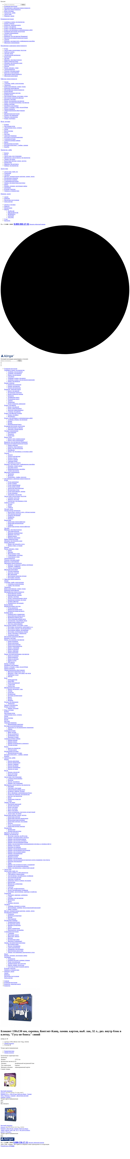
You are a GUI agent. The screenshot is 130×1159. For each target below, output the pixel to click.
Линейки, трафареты (14, 566)
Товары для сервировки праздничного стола (21, 952)
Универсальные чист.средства (17, 963)
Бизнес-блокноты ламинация (16, 403)
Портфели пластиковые (11, 105)
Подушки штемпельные (15, 695)
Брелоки (10, 938)
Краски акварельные (14, 762)
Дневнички (11, 402)
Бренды (6, 209)
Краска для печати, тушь (15, 689)
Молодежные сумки (14, 553)
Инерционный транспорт (15, 724)
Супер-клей (11, 684)
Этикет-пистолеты (13, 470)
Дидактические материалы (12, 55)
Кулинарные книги (13, 399)
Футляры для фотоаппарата (16, 888)
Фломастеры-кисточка (14, 831)
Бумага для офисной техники (13, 28)
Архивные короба (13, 635)
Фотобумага (11, 416)
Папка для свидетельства (15, 448)
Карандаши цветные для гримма (17, 821)
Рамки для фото (12, 909)
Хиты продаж (8, 201)
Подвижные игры (13, 735)
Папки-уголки (12, 660)
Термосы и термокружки (11, 191)
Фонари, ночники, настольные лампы (15, 186)
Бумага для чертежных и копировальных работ (18, 30)
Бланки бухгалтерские (14, 384)
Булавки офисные (13, 601)
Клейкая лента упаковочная (16, 614)
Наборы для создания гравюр (16, 852)
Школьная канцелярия (11, 76)
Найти (23, 4)
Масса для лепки (13, 810)
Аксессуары (7, 14)
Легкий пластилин (13, 805)
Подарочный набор (13, 939)
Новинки (7, 198)
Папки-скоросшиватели (15, 646)
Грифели (10, 525)
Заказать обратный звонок (37, 224)
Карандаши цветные (14, 817)
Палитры (10, 780)
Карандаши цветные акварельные (18, 818)
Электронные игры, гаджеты (13, 127)
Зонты (10, 901)
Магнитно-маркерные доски (16, 671)
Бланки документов (14, 386)
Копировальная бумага (14, 424)
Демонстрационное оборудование (14, 110)
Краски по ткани (13, 769)
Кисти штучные (12, 773)
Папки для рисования (14, 375)
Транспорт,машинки (10, 135)
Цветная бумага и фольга (15, 427)
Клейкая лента (8, 94)
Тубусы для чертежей (14, 568)
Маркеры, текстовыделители (13, 60)
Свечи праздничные (14, 947)
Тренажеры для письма (15, 494)
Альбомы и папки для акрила (17, 378)
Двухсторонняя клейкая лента (17, 619)
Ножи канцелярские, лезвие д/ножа (15, 86)
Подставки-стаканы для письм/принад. (19, 628)
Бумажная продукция (10, 6)
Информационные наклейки (16, 469)
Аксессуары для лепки (14, 813)
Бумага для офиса (13, 415)
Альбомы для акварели (15, 373)
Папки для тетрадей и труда (16, 544)
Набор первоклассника (11, 61)
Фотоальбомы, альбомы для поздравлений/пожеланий (24, 907)
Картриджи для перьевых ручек (17, 501)
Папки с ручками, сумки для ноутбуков (16, 107)
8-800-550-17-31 (21, 224)
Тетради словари (13, 459)
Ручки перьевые (13, 493)
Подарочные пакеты (14, 923)
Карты (10, 506)
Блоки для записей (13, 407)
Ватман (10, 423)
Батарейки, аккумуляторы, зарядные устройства (22, 891)
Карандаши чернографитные (16, 521)
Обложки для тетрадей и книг (13, 63)
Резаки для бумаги (9, 118)
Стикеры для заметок (14, 411)
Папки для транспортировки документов (16, 102)
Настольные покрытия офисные (14, 98)
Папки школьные (9, 64)
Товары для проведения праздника (14, 183)
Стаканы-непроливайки (15, 778)
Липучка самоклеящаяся (15, 624)
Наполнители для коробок (16, 930)
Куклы (6, 132)
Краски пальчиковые (14, 767)
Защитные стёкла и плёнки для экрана (19, 880)
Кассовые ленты (13, 467)
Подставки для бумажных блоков (18, 632)
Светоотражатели (9, 69)
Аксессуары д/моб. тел (11, 171)
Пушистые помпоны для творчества (19, 794)
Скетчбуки (11, 376)
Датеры (10, 691)
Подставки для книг (14, 577)
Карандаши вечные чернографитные (19, 526)
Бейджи (10, 676)
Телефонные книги (13, 397)
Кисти (6, 154)
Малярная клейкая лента (15, 617)
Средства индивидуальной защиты (18, 966)
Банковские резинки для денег (17, 600)
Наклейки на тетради (14, 462)
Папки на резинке (13, 655)
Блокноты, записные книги (12, 25)
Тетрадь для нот (12, 458)
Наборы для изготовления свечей (18, 842)
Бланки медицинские (14, 388)
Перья (9, 797)
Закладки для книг (13, 573)
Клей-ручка (11, 686)
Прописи (10, 518)
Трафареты (11, 517)
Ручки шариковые (13, 482)
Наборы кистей (12, 775)
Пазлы (6, 129)
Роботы (10, 729)
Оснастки (11, 692)
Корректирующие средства (12, 93)
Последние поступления (11, 200)
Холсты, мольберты (14, 781)
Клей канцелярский (14, 683)
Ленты (10, 927)
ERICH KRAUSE (13, 212)
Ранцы (10, 550)
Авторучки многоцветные (16, 488)
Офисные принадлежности (12, 9)
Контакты (7, 220)
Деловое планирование (11, 33)
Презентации (8, 208)
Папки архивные (13, 641)
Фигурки (7, 134)
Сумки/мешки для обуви (15, 555)
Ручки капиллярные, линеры (16, 491)
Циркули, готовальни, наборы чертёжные (20, 565)
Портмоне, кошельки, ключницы (18, 895)
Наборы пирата (12, 742)
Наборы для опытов (14, 845)
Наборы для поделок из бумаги (17, 840)
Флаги (6, 184)
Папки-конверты (13, 657)
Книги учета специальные (16, 440)
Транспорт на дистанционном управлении (21, 727)
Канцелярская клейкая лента (16, 616)
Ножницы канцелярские (11, 88)
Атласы (10, 504)
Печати (10, 699)
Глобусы (10, 507)
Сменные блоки (12, 461)
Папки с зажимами (13, 647)
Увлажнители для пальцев (16, 603)
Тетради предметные (14, 456)
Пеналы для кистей (13, 772)
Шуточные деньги (13, 935)
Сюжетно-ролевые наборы (12, 140)
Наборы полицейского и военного (18, 743)
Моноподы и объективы (15, 884)
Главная (6, 981)
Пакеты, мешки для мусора (16, 965)
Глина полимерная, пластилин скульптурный (21, 812)
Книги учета (8, 34)
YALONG (11, 217)
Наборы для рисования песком (17, 848)
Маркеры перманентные (15, 533)
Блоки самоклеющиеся (14, 408)
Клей (5, 112)
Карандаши (7, 56)
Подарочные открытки (11, 178)
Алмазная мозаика (13, 855)
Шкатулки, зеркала (13, 936)
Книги (6, 142)
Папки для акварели (14, 381)
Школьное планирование (11, 42)
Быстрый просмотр (6, 1091)
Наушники (11, 885)
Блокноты (11, 395)
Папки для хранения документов (14, 101)
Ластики (6, 58)
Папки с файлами (13, 651)
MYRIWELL (11, 214)
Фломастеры (8, 162)
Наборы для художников (15, 783)
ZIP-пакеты (11, 662)
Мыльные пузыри (13, 737)
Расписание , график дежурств (17, 477)
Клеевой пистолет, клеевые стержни (19, 960)
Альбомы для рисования (15, 372)
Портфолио (11, 450)
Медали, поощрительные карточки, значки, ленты (19, 176)
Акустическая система (14, 877)
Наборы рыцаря (12, 740)
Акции (6, 197)
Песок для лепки (13, 807)
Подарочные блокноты (15, 392)
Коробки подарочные (14, 925)
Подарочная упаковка (10, 179)
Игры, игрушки (9, 11)
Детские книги (12, 750)
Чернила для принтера (11, 117)
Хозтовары (7, 187)
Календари (11, 435)
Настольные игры (9, 126)
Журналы (10, 475)
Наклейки (11, 786)
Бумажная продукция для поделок (14, 31)
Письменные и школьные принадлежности (17, 8)
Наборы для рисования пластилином (19, 850)
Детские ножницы (13, 571)
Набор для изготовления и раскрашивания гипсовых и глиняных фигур (29, 844)
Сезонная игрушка (9, 139)
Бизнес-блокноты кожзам (15, 394)
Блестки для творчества (15, 796)
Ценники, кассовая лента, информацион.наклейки (19, 41)
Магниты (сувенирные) (15, 941)
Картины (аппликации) (15, 861)
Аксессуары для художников (12, 156)
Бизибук (6, 147)
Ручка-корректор (13, 608)
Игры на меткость (13, 734)
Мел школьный (12, 574)
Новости (6, 206)
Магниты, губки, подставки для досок (19, 673)
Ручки (6, 48)
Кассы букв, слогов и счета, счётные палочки (21, 512)
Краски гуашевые (13, 764)
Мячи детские (12, 732)
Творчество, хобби (9, 12)
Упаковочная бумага (14, 922)
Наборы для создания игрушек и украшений (21, 864)
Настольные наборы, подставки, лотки (16, 96)
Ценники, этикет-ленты (15, 466)
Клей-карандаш (12, 679)
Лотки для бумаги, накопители (17, 633)
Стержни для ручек (13, 498)
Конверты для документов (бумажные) (16, 36)
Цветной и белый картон (15, 429)
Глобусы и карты (9, 52)
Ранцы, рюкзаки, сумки (11, 68)
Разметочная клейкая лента (16, 622)
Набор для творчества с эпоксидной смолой (21, 868)
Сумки (10, 896)
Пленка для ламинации (11, 115)
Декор (9, 863)
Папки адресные (13, 445)
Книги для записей (13, 391)
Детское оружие (12, 745)
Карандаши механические (16, 523)
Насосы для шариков (14, 946)
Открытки (11, 914)
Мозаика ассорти (13, 856)
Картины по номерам (14, 847)
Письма (10, 917)
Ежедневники (12, 432)
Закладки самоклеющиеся (15, 410)
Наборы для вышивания (15, 853)
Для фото (7, 175)
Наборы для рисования (15, 858)
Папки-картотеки (13, 652)
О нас (6, 219)
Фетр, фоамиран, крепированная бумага (20, 793)
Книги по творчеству (14, 748)
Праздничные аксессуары (15, 950)
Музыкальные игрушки (11, 143)
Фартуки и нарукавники (11, 72)
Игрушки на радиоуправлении (13, 137)
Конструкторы (8, 131)
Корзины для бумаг (10, 99)
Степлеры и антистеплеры (16, 584)
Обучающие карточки (14, 514)
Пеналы (6, 66)
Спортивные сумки (14, 557)
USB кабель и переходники (16, 874)
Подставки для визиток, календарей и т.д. (20, 627)
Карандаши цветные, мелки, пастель (15, 161)
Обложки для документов (15, 898)
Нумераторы (11, 694)
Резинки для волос (13, 903)
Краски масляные (13, 765)
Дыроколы (7, 85)
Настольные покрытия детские (17, 576)
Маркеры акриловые (14, 537)
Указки (6, 82)
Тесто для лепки (13, 809)
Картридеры (11, 882)
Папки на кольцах (13, 649)
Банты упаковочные (14, 928)
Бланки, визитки (9, 23)
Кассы (10, 697)
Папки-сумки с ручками (15, 545)
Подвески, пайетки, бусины (16, 791)
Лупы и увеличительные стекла (17, 598)
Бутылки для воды (9, 189)
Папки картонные (13, 643)
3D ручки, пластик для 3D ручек (17, 836)
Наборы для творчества (11, 165)
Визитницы (11, 899)
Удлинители (11, 958)
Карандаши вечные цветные (16, 826)
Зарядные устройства (14, 879)
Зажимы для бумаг (13, 596)
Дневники (11, 474)
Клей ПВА (11, 681)
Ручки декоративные (14, 485)
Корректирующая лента (15, 609)
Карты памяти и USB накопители (18, 872)
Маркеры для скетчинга (11, 164)
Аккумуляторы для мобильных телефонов (20, 876)
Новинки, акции (9, 16)
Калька (10, 421)
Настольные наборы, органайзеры (18, 630)
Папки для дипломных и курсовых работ (20, 451)
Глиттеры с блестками (14, 788)
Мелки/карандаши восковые (16, 820)
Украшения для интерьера (15, 949)
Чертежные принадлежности (13, 74)
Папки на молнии (13, 659)
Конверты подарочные (14, 915)
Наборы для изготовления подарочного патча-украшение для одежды (29, 860)
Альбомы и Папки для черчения (17, 419)
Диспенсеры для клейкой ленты (17, 620)
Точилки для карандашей (11, 71)
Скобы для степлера (14, 585)
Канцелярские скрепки (15, 595)
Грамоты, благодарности (15, 447)
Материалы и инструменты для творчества (17, 157)
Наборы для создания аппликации (18, 866)
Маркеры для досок (14, 534)
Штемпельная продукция (11, 113)
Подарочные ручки (13, 490)
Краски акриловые (13, 761)
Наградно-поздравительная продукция (16, 38)
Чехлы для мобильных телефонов (18, 890)
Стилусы (10, 887)
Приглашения (12, 919)
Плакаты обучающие (14, 515)
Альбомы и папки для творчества (14, 22)
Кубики (6, 124)
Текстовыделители (13, 531)
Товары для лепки (9, 159)
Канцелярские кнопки (14, 593)
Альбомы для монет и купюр (16, 906)
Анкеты (10, 400)
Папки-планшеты (9, 109)
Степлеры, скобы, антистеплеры (14, 83)
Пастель (10, 823)
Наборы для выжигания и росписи (18, 837)
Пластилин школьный (14, 804)
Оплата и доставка (9, 204)
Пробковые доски (13, 675)
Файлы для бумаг (9, 104)
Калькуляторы (8, 91)
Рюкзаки (10, 552)
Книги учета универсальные (16, 439)
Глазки (10, 801)
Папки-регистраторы (14, 644)
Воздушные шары (13, 944)
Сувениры (11, 933)
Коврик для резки (13, 708)
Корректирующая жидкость (16, 611)
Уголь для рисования (14, 825)
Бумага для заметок (10, 26)
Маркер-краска (12, 536)
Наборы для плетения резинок (17, 839)
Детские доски (8, 53)
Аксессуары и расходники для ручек (15, 50)
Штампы (10, 700)
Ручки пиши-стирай (14, 486)
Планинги (11, 434)
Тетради (6, 39)
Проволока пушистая (14, 799)
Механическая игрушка (15, 753)
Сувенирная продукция (11, 181)
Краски (6, 153)
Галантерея (7, 173)
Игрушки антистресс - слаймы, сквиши (16, 145)
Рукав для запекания (14, 962)
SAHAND (11, 216)
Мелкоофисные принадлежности (14, 90)
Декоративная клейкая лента (16, 789)
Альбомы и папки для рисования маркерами (21, 380)
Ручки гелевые (12, 483)
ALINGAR (11, 211)
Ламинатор (11, 703)
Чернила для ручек (13, 499)
